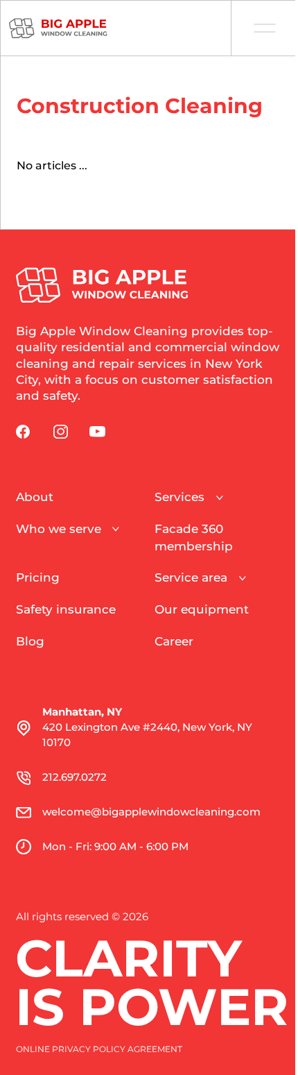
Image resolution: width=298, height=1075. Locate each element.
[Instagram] (60, 431)
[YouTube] (97, 431)
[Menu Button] (264, 28)
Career (174, 641)
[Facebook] (22, 431)
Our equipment (202, 609)
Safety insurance (66, 609)
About (34, 497)
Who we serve (58, 529)
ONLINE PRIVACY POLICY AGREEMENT (99, 1049)
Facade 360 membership (194, 537)
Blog (30, 641)
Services (179, 497)
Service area (191, 577)
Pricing (38, 577)
